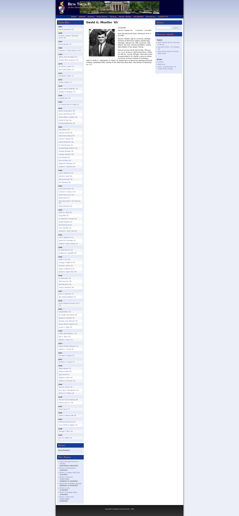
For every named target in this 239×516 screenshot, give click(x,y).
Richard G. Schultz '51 (66, 362)
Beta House (102, 17)
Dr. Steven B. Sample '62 (68, 219)
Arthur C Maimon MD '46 (67, 415)
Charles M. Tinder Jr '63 (67, 192)
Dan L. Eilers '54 (64, 337)
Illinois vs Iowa (65, 488)
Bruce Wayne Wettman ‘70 (68, 89)
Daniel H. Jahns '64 (65, 176)
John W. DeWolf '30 (65, 438)
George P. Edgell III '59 (67, 262)
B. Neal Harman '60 (66, 250)
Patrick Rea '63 (64, 198)
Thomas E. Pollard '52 (66, 355)
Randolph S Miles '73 (66, 76)
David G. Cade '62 (65, 212)
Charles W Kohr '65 (65, 133)
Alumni (82, 17)
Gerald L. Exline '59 (66, 266)
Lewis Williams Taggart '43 (68, 425)
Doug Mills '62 (64, 215)
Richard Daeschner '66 (67, 123)
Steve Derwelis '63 (65, 206)
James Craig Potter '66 (67, 111)
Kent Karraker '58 (65, 284)
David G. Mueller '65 (66, 139)
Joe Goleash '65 (64, 157)
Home (74, 17)
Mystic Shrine (125, 17)
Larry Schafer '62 (65, 228)
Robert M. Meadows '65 (67, 163)
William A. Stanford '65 (67, 167)
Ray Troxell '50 (64, 374)
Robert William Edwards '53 (68, 346)
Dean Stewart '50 (65, 368)
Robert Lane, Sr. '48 (66, 403)
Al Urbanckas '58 (65, 278)
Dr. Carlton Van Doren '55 (68, 315)
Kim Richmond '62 (65, 225)
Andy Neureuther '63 (66, 189)
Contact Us (163, 17)
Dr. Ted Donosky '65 (66, 145)
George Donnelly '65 (66, 151)
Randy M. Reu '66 (65, 120)
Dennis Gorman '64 (65, 179)
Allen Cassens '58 (65, 281)
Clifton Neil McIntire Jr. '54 (68, 333)
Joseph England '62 (65, 222)
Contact (160, 62)
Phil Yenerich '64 (64, 182)
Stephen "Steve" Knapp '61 (68, 243)
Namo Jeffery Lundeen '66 (68, 117)
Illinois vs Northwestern (68, 468)
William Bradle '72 (65, 82)
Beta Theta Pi (79, 4)
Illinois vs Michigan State (68, 492)
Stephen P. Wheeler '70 (67, 92)
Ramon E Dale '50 (65, 371)
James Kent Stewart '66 (67, 114)
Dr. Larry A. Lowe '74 (66, 66)
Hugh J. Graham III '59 (66, 269)
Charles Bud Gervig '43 (67, 422)
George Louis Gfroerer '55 (68, 321)
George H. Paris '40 (66, 431)
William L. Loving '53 (66, 349)
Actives (91, 17)
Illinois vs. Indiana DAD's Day (70, 472)
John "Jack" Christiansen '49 (68, 390)
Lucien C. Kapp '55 (65, 327)
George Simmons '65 (66, 154)
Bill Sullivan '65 (64, 130)
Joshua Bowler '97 (65, 44)
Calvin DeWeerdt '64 (66, 173)
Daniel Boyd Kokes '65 (66, 136)
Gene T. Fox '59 (64, 259)
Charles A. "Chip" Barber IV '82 (70, 50)
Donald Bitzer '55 (65, 312)
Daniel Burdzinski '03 (66, 29)
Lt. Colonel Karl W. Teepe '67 (69, 104)
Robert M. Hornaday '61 (67, 240)
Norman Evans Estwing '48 (68, 400)
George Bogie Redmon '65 (68, 148)
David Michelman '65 (66, 142)
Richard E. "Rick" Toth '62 (68, 231)
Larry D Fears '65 (65, 160)
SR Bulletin (138, 17)
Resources (150, 17)
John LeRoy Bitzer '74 (66, 69)
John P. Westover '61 (66, 237)
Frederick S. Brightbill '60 (67, 253)
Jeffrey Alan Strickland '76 (68, 57)
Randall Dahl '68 (64, 98)
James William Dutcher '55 (68, 324)
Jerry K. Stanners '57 (66, 294)
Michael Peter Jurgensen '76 (68, 60)
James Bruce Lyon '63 (66, 195)
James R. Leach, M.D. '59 (67, 272)
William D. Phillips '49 (66, 393)
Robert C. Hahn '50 (65, 377)
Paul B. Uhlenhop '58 (66, 287)
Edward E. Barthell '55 (67, 318)
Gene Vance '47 (64, 409)
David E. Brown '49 (65, 387)
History (113, 17)
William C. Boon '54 (66, 340)
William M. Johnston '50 (67, 381)
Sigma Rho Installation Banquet (71, 483)
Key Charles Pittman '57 (67, 297)
